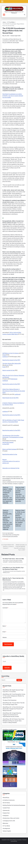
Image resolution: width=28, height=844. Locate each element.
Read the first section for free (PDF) (11, 384)
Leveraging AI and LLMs (9, 820)
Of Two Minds (5, 539)
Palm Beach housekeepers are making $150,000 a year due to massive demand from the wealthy (12, 95)
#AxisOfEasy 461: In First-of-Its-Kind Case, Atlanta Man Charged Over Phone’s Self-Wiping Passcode (13, 708)
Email (4, 631)
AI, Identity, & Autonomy (9, 800)
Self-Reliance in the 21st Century (10, 353)
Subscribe (7, 667)
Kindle (4, 355)
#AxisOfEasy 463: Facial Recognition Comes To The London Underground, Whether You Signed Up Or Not (14, 696)
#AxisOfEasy (6, 797)
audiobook (5, 356)
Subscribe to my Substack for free (10, 468)
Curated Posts (6, 808)
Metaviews (5, 823)
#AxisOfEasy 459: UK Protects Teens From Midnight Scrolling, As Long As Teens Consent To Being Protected (13, 720)
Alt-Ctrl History (6, 802)
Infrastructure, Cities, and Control (11, 818)
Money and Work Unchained (9, 449)
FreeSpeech (6, 815)
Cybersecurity (6, 810)
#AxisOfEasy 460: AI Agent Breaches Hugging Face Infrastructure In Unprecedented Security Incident (12, 714)
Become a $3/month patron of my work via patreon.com (11, 461)
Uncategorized (6, 828)
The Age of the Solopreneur (9, 700)
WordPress (14, 841)
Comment (5, 607)
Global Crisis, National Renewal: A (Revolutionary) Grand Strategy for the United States (13, 391)
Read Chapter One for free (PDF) (10, 397)
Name (4, 626)
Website (5, 637)
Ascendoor (19, 839)
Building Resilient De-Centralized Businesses (14, 805)
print (7, 365)
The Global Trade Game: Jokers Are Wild (13, 558)
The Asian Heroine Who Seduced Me (11, 363)
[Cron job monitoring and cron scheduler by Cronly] (14, 765)
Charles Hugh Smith (15, 35)
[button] (2, 2)
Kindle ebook (14, 379)
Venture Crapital (7, 831)
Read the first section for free (9, 454)
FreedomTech (6, 813)
